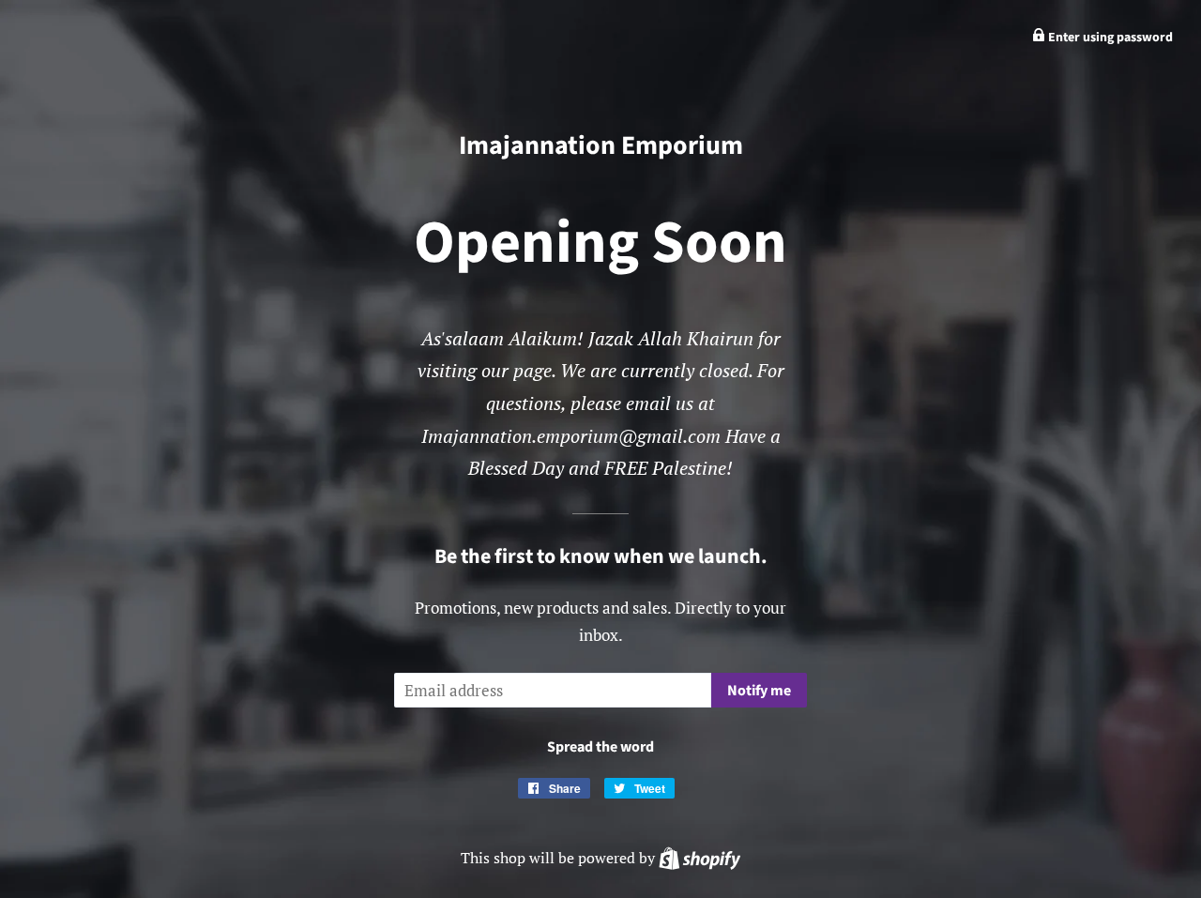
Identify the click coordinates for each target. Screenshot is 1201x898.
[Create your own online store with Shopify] (699, 857)
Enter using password (1109, 37)
